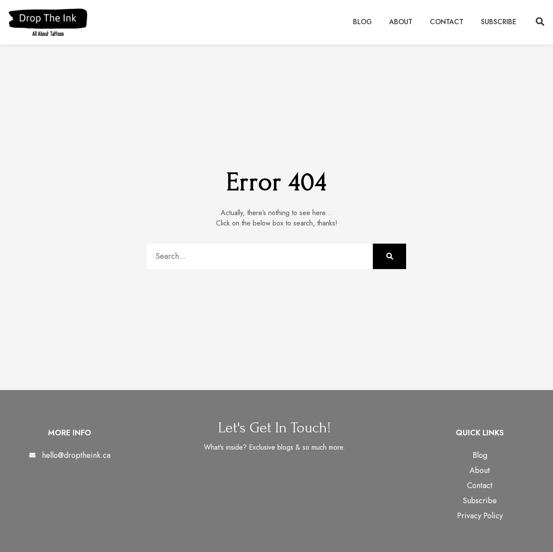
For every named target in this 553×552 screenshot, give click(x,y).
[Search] (389, 256)
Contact (447, 22)
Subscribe (498, 22)
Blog (362, 22)
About (401, 22)
